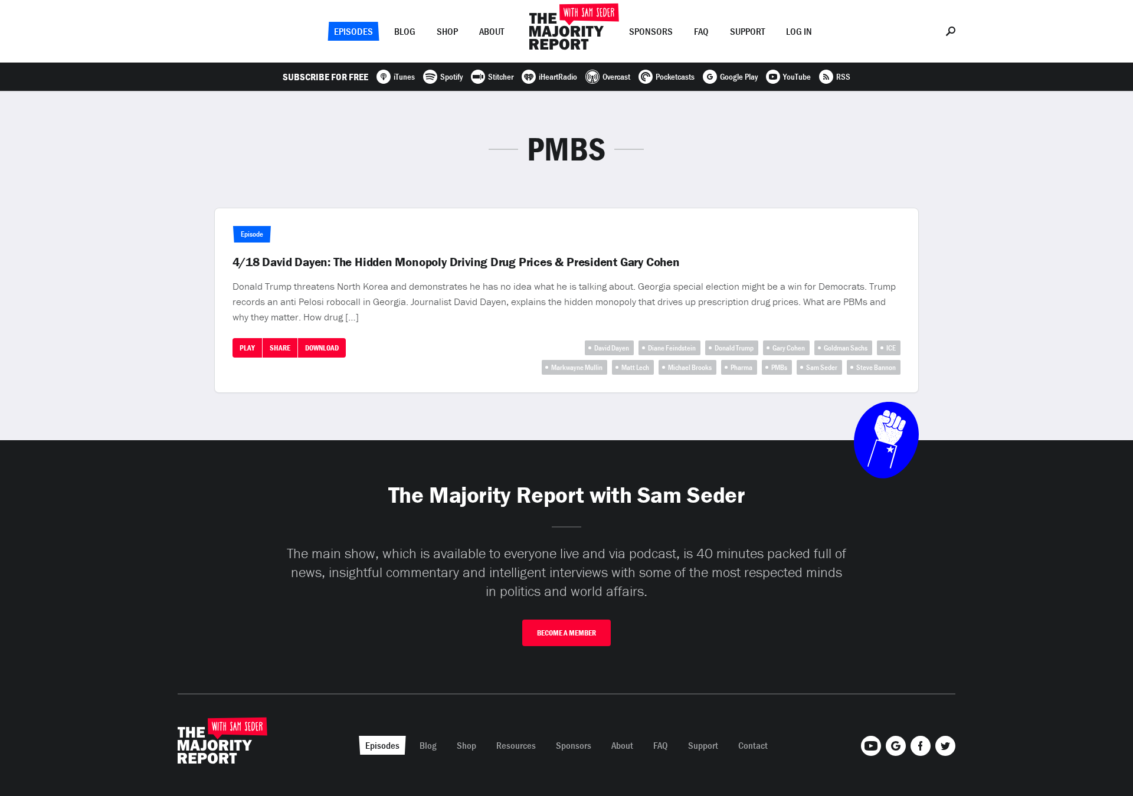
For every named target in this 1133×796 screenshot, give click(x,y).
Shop (447, 31)
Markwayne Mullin (576, 367)
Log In (799, 31)
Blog (404, 31)
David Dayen (611, 348)
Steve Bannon (876, 367)
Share (280, 348)
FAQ (701, 31)
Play (247, 348)
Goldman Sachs (845, 348)
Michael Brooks (690, 367)
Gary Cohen (788, 348)
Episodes (353, 31)
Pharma (741, 367)
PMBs (779, 367)
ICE (891, 348)
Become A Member (566, 633)
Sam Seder (821, 367)
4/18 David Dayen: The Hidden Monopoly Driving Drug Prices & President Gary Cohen (456, 262)
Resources (516, 745)
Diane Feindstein (672, 348)
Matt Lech (635, 367)
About (491, 31)
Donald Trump (734, 348)
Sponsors (651, 31)
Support (747, 31)
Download (322, 348)
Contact (753, 745)
